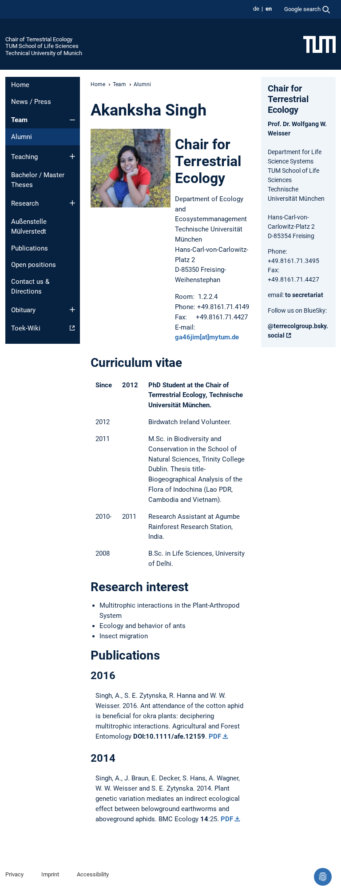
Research (25, 203)
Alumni (21, 137)
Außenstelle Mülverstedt (29, 227)
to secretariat (304, 294)
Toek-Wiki (25, 328)
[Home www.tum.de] (319, 44)
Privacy (14, 874)
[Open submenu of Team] (72, 120)
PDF (215, 736)
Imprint (50, 874)
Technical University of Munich (43, 53)
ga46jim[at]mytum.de (207, 337)
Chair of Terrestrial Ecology (38, 39)
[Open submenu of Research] (72, 203)
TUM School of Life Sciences (42, 46)
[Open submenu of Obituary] (72, 309)
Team (19, 120)
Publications (29, 248)
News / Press (31, 102)
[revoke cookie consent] (323, 877)
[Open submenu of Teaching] (72, 156)
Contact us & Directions (30, 287)
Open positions (33, 265)
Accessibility (93, 874)
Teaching (24, 157)
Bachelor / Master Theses (37, 180)
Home (20, 85)
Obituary (23, 310)
